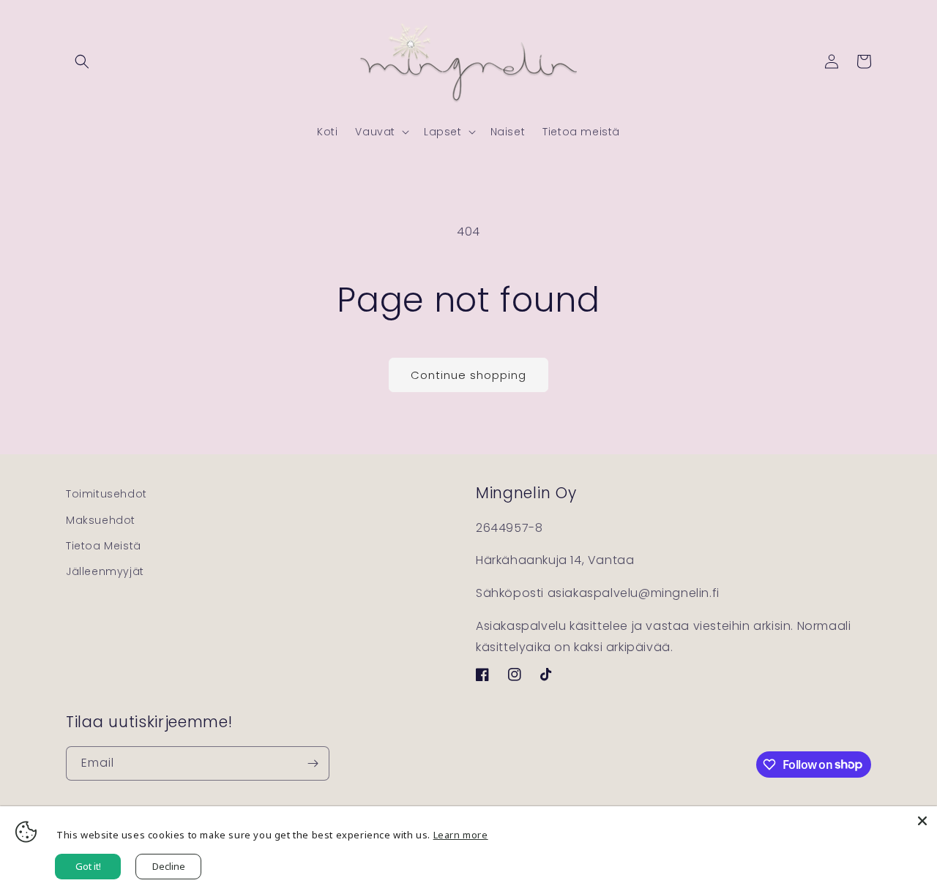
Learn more (460, 834)
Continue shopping (468, 375)
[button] (82, 61)
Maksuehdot (100, 520)
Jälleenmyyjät (105, 571)
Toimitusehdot (106, 494)
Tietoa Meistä (103, 545)
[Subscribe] (312, 763)
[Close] (922, 821)
